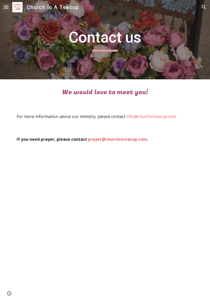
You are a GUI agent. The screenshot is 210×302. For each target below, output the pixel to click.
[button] (6, 7)
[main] (105, 40)
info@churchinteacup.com (151, 116)
